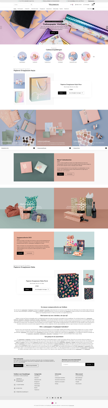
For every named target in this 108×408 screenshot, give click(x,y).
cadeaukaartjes (43, 333)
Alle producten (79, 383)
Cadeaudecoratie (34, 8)
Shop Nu (20, 253)
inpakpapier (30, 310)
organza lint (35, 342)
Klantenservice (91, 1)
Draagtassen (42, 8)
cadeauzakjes (49, 333)
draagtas (73, 342)
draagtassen (68, 311)
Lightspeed (58, 405)
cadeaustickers (43, 319)
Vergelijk (77, 381)
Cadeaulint (27, 8)
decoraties (47, 310)
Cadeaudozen (49, 8)
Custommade (69, 174)
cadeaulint (42, 310)
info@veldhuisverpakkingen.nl (22, 391)
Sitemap (56, 383)
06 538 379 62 (19, 388)
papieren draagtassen (59, 343)
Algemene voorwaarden (60, 381)
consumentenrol (39, 332)
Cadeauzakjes (55, 8)
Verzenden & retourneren (60, 379)
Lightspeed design (64, 405)
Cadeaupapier (20, 8)
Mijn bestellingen (79, 377)
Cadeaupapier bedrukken (60, 377)
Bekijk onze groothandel (31, 365)
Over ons (57, 375)
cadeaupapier (24, 310)
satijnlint (22, 342)
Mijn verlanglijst (79, 379)
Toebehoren (66, 8)
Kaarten (61, 8)
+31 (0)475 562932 (20, 384)
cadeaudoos (68, 342)
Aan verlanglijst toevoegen (75, 93)
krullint (17, 342)
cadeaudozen (27, 319)
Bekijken (61, 93)
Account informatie (79, 375)
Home (15, 8)
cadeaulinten (21, 319)
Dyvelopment (71, 405)
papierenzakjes (84, 347)
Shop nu (60, 174)
